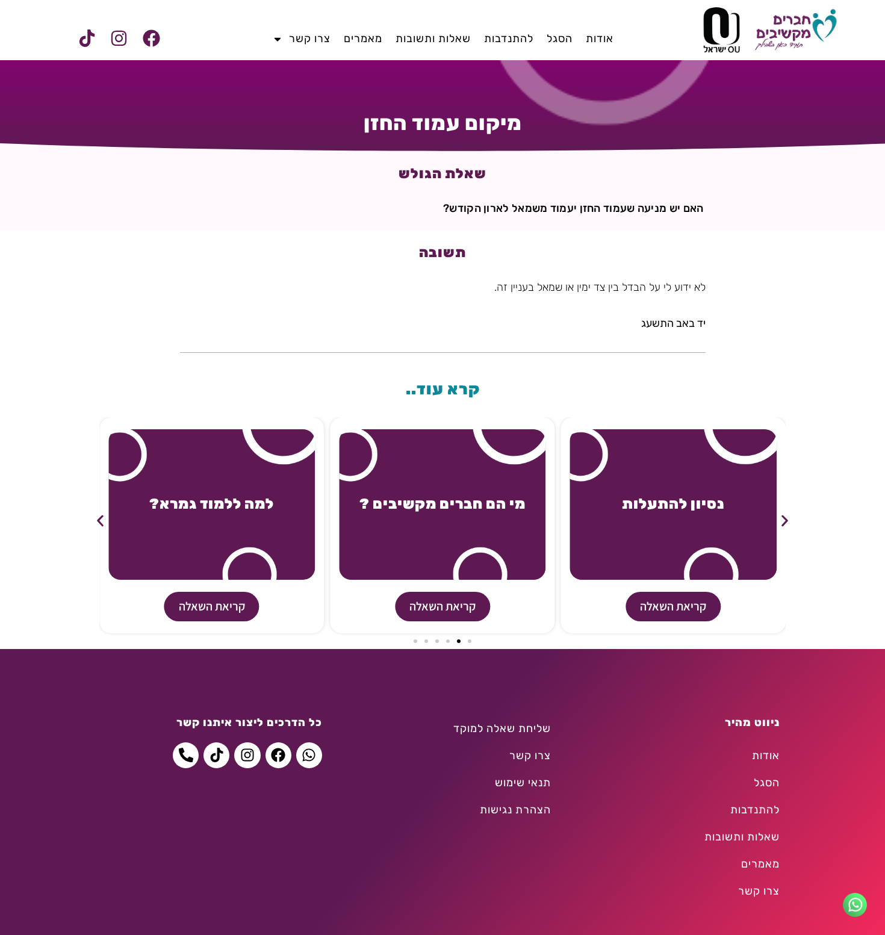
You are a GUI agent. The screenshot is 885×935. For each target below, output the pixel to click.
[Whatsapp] (309, 755)
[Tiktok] (87, 38)
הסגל (560, 38)
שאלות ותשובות (433, 38)
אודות (599, 38)
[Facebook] (151, 38)
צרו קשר (310, 38)
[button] (100, 521)
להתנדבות (508, 38)
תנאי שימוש (523, 782)
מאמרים (363, 38)
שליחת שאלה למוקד (502, 728)
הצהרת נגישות (515, 809)
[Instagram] (119, 38)
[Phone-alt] (186, 755)
